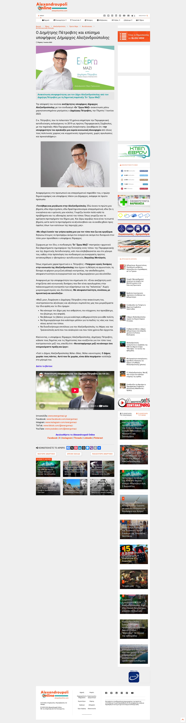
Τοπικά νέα (75, 20)
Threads (78, 438)
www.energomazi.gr (57, 416)
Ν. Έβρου (141, 20)
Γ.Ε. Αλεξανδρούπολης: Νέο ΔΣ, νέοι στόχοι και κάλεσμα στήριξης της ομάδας (137, 374)
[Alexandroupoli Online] (51, 11)
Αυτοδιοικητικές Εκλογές (45, 28)
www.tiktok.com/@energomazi (58, 425)
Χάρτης (92, 701)
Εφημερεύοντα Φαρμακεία (82, 696)
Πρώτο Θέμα (73, 26)
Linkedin (88, 438)
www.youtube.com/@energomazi (61, 428)
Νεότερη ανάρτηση (46, 454)
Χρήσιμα (127, 20)
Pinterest (98, 438)
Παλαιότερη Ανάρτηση (102, 454)
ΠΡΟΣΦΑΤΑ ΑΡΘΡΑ (129, 259)
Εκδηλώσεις (102, 20)
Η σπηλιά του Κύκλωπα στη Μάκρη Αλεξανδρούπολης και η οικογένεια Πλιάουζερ (74, 489)
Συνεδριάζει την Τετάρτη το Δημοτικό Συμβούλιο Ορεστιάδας (136, 307)
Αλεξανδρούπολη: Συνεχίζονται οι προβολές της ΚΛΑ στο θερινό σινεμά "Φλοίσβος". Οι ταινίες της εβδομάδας (48, 469)
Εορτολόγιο (82, 701)
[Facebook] (104, 16)
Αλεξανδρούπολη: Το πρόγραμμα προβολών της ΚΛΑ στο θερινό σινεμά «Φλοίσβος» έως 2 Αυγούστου (134, 481)
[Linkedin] (116, 16)
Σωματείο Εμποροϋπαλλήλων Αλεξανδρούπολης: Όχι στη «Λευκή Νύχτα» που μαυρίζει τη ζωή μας (133, 605)
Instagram (67, 438)
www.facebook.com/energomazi (62, 419)
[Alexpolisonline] (128, 16)
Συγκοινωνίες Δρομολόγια (91, 696)
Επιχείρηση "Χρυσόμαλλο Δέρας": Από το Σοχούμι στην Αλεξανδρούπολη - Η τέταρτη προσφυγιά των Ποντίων (48, 487)
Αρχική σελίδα (73, 454)
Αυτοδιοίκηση (87, 26)
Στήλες (116, 20)
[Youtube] (124, 16)
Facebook (52, 438)
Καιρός (92, 692)
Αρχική (46, 20)
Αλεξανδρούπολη (59, 26)
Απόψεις (89, 20)
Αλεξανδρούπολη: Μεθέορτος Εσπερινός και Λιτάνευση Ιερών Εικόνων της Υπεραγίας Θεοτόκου (133, 530)
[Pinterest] (120, 16)
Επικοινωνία (92, 708)
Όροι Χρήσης (82, 708)
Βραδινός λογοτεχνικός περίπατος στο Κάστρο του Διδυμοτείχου (136, 295)
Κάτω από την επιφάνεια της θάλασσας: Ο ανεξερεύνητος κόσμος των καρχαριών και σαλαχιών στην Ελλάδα (101, 469)
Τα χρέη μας (128, 586)
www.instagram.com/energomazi (61, 422)
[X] (108, 16)
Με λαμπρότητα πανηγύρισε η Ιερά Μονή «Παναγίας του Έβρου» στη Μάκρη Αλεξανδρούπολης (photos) (75, 469)
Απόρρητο (92, 705)
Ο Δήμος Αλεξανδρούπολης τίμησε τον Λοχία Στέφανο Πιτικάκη (136, 319)
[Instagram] (112, 16)
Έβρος (47, 26)
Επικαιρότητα (60, 20)
